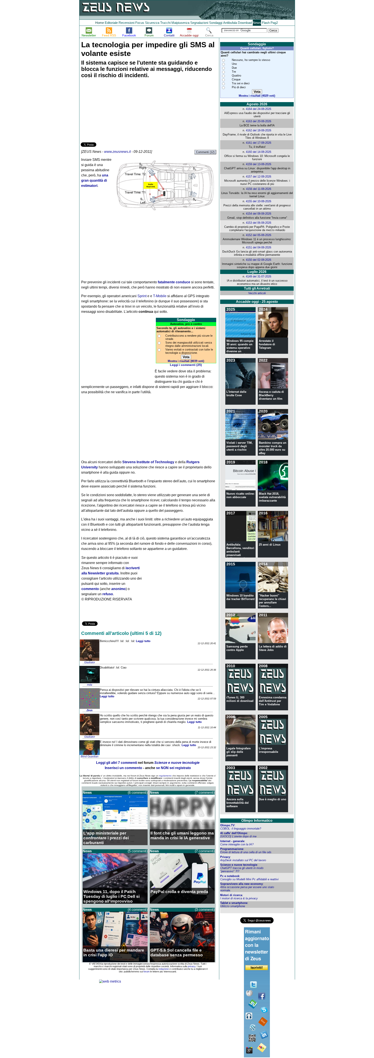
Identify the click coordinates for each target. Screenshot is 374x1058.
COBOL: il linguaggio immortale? (240, 828)
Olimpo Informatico (256, 820)
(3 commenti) (205, 909)
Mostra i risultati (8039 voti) (186, 361)
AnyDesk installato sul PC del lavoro (243, 860)
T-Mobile (159, 296)
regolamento (165, 775)
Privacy (225, 857)
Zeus (90, 710)
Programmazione (231, 849)
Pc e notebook (229, 876)
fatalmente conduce (174, 282)
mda (89, 684)
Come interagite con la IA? (236, 844)
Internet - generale (232, 841)
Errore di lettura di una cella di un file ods (245, 852)
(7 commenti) (205, 792)
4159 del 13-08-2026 (258, 164)
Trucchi (165, 22)
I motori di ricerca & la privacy (239, 898)
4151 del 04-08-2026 (258, 247)
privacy (191, 966)
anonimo (118, 589)
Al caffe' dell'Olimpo (233, 833)
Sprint (142, 296)
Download (245, 22)
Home (99, 22)
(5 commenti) (138, 851)
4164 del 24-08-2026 (258, 109)
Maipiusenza (180, 22)
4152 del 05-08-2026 (258, 235)
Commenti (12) (205, 152)
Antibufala (230, 22)
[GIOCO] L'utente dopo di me (238, 836)
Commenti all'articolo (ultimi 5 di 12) (121, 633)
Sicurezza (152, 22)
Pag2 (274, 22)
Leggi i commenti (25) (186, 365)
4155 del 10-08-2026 (258, 201)
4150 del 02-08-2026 (258, 259)
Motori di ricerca (231, 895)
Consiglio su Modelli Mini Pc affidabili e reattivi (249, 879)
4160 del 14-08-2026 (258, 151)
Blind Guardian (89, 756)
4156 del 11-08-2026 (258, 189)
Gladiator (89, 662)
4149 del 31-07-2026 (258, 276)
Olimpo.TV (227, 825)
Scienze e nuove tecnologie (238, 864)
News (257, 22)
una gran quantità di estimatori (94, 180)
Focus (139, 22)
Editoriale (111, 22)
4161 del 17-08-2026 (258, 142)
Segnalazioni (199, 22)
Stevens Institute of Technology (148, 462)
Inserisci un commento (123, 768)
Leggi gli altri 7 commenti (116, 763)
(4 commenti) (138, 909)
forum (146, 971)
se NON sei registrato (173, 768)
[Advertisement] (113, 111)
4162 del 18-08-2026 (258, 130)
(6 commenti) (138, 792)
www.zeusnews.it (117, 151)
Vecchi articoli (257, 293)
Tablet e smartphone (233, 903)
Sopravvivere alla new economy (241, 883)
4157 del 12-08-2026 (258, 176)
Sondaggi (215, 22)
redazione (163, 969)
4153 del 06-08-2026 (258, 222)
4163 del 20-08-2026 (258, 121)
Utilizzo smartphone (232, 906)
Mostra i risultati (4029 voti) (257, 95)
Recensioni (126, 22)
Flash (266, 22)
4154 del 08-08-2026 (258, 213)
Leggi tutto (143, 641)
